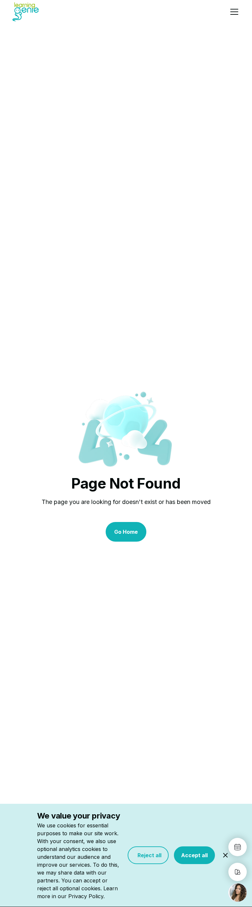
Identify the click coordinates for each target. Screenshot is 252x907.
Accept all (194, 855)
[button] (233, 12)
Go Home (126, 532)
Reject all (148, 855)
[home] (25, 11)
